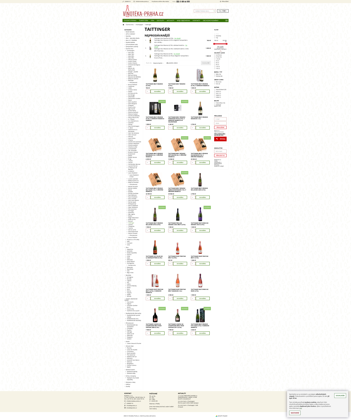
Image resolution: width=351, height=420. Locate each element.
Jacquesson (131, 154)
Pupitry (129, 330)
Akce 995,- (131, 58)
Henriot (130, 136)
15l (218, 68)
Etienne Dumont (133, 112)
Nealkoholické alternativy (133, 313)
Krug (129, 159)
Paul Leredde (132, 198)
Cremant (129, 243)
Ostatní (129, 339)
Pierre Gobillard (133, 205)
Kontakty (196, 21)
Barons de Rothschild (131, 69)
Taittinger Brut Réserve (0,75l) (167, 54)
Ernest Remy (132, 110)
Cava (128, 245)
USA (128, 271)
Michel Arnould (133, 186)
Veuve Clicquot (132, 233)
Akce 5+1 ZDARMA (131, 40)
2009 (218, 95)
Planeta (129, 348)
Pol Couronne (132, 209)
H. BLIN (130, 128)
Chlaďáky (130, 328)
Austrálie (129, 251)
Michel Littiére (132, 188)
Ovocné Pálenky (132, 286)
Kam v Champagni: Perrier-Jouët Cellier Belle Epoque (188, 402)
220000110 (127, 1)
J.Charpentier (132, 149)
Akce (217, 34)
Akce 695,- (131, 53)
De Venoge (131, 95)
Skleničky (130, 335)
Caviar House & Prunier (134, 343)
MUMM (130, 192)
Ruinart (130, 221)
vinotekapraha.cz (132, 405)
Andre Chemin (132, 63)
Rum (128, 289)
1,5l (218, 59)
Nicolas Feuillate (133, 193)
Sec (218, 84)
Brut (218, 82)
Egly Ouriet (131, 109)
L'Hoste (130, 161)
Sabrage (129, 332)
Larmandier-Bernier (134, 164)
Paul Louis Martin (133, 200)
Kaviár (128, 341)
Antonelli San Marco (133, 360)
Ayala (130, 66)
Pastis (129, 287)
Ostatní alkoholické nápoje (130, 299)
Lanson (130, 162)
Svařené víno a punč (133, 311)
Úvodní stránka (130, 21)
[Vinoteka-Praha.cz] (149, 11)
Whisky (129, 296)
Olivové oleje (130, 346)
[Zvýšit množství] (149, 90)
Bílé (218, 74)
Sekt (128, 241)
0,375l (219, 55)
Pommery (131, 212)
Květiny (128, 384)
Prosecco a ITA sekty (133, 239)
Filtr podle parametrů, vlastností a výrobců (220, 48)
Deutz (130, 100)
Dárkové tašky (131, 373)
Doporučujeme (157, 63)
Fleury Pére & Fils (133, 117)
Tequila (129, 293)
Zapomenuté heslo (219, 132)
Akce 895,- (131, 56)
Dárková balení (130, 369)
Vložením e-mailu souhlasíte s (219, 163)
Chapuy (130, 140)
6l (217, 63)
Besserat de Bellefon (134, 77)
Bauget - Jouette (133, 72)
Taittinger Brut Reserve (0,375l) (167, 38)
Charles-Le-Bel (132, 147)
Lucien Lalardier (133, 179)
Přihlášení (225, 1)
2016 (218, 91)
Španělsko (130, 269)
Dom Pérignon (132, 103)
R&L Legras (131, 214)
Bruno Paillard (132, 84)
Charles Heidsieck (133, 143)
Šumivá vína (143, 21)
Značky (128, 386)
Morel (130, 190)
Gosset (130, 124)
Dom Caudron (132, 102)
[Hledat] (214, 11)
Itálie (128, 258)
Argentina (130, 249)
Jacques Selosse (133, 152)
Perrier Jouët (132, 202)
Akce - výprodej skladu (132, 38)
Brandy (129, 279)
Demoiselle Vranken (134, 98)
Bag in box (130, 272)
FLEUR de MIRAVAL (134, 116)
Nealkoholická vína (132, 319)
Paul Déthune (132, 195)
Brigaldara (130, 363)
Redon (130, 216)
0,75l (219, 57)
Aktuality (170, 21)
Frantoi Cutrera (131, 365)
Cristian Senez (132, 90)
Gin (128, 282)
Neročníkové (221, 89)
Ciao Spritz (130, 302)
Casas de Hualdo (132, 350)
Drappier (131, 105)
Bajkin (129, 367)
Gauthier (131, 123)
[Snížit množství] (149, 92)
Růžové (219, 76)
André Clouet (132, 61)
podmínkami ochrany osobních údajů (219, 165)
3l (217, 61)
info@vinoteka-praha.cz (142, 1)
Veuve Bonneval (133, 231)
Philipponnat (132, 204)
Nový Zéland (131, 261)
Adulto (167, 1)
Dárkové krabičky (132, 371)
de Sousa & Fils (132, 93)
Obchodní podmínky (210, 21)
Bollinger (131, 80)
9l (217, 64)
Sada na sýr (130, 333)
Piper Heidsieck (133, 207)
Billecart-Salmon (133, 78)
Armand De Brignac (134, 65)
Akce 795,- (131, 54)
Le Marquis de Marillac (132, 168)
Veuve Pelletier (132, 237)
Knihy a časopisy (131, 376)
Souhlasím (340, 396)
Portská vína (132, 265)
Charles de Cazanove (134, 142)
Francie (129, 254)
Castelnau (131, 86)
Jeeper (130, 155)
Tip (217, 38)
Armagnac (130, 277)
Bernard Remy (132, 75)
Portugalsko (130, 263)
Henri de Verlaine (133, 133)
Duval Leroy (131, 107)
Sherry (129, 291)
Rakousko (130, 267)
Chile (128, 256)
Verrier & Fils (132, 230)
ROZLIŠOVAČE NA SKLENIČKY (132, 326)
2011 (218, 93)
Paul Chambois (132, 197)
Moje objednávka (183, 21)
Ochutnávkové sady (132, 44)
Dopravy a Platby (154, 404)
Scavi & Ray (130, 309)
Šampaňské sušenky (132, 46)
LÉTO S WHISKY (130, 34)
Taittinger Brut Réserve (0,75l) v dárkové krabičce (170, 46)
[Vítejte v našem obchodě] (123, 24)
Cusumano (130, 351)
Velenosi (129, 362)
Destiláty (160, 21)
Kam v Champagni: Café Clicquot (188, 406)
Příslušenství (133, 82)
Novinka (218, 36)
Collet (130, 88)
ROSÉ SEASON (130, 32)
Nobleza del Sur (132, 356)
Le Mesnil (131, 171)
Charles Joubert (133, 145)
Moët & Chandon (133, 182)
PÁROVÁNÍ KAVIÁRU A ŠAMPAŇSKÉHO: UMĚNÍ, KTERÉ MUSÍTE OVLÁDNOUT (187, 397)
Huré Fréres (131, 138)
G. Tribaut (131, 119)
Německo (130, 260)
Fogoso (129, 304)
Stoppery (129, 337)
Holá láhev (220, 103)
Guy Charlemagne (133, 126)
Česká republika (132, 253)
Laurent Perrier (133, 166)
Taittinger (131, 223)
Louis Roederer (132, 173)
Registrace (217, 130)
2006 (218, 97)
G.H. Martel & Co (133, 121)
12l (218, 66)
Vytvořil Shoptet (222, 416)
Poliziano (129, 358)
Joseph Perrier (132, 157)
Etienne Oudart (133, 114)
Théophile (131, 226)
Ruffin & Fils (132, 219)
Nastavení (295, 413)
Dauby (130, 91)
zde (300, 408)
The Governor (131, 355)
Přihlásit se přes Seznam (222, 139)
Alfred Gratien (132, 59)
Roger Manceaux (133, 218)
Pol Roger (131, 211)
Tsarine (130, 228)
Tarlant (130, 224)
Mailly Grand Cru (133, 180)
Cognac (129, 280)
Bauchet (130, 73)
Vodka (129, 294)
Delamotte (131, 97)
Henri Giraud (132, 135)
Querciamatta (131, 353)
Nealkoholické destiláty (134, 320)
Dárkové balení (217, 105)
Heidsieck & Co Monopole (132, 130)
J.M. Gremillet (132, 150)
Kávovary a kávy (130, 382)
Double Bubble (130, 42)
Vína (152, 21)
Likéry (129, 284)
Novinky (128, 36)
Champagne (130, 50)
